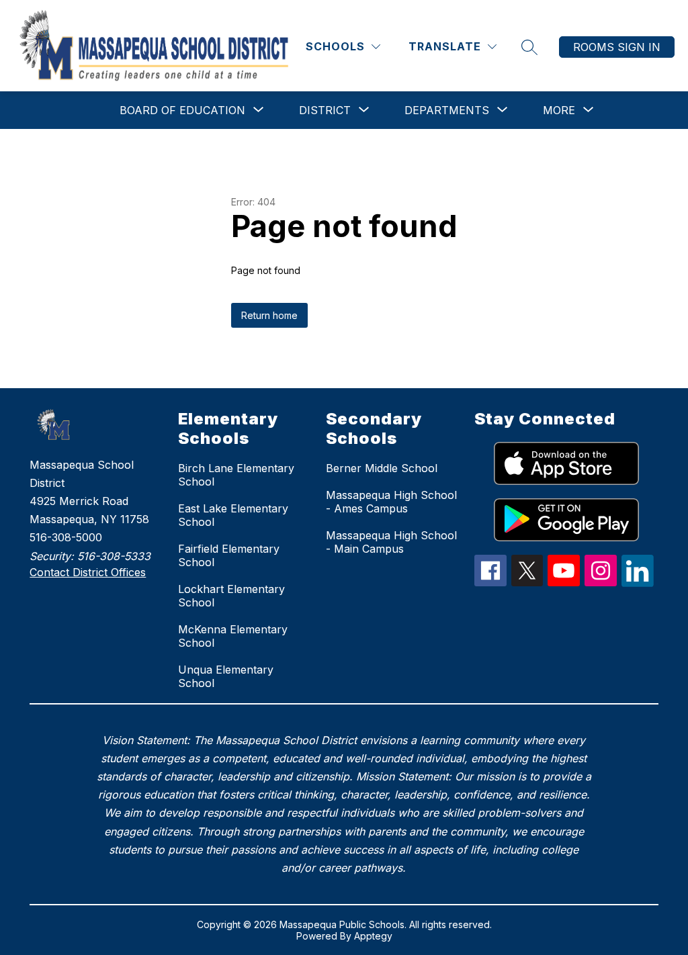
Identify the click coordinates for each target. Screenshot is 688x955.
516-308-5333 (113, 556)
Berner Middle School (381, 468)
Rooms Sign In (616, 47)
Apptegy (373, 936)
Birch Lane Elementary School (236, 474)
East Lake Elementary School (233, 515)
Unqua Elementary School (225, 676)
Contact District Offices (88, 572)
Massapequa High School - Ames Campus (391, 501)
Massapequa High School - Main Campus (391, 542)
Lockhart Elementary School (231, 595)
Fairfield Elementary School (229, 555)
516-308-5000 (66, 537)
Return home (269, 315)
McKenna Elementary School (233, 636)
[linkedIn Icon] (637, 583)
